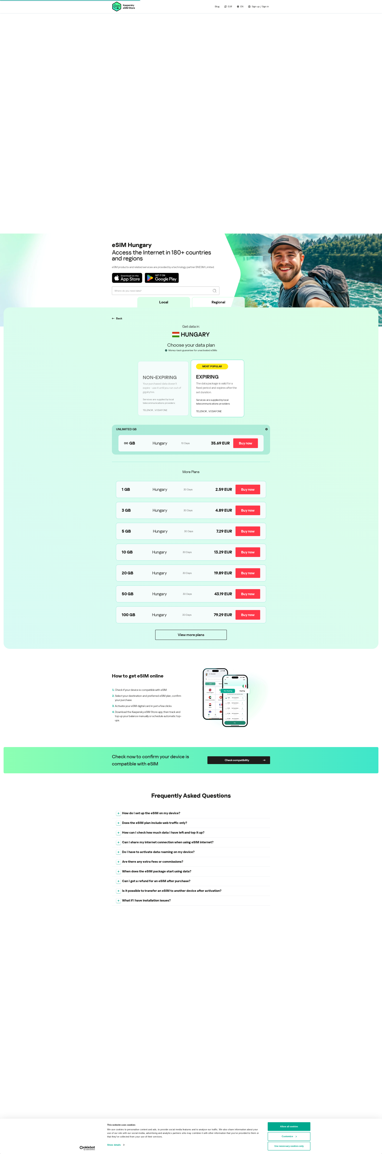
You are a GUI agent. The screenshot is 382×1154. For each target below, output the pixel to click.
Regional (218, 302)
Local (163, 302)
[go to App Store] (127, 278)
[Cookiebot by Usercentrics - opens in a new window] (87, 1148)
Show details (114, 1145)
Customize (287, 1136)
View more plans (191, 635)
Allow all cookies (289, 1126)
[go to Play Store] (162, 278)
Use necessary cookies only (289, 1146)
